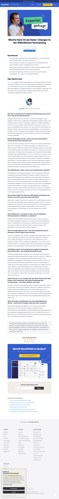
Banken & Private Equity (23, 436)
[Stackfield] (5, 4)
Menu (55, 4)
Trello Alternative (36, 449)
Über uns (5, 468)
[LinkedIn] (32, 489)
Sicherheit (5, 434)
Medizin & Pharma (22, 453)
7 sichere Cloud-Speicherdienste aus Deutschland (20, 400)
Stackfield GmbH (34, 491)
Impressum (13, 495)
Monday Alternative (37, 434)
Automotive (20, 449)
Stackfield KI (5, 449)
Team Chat (35, 453)
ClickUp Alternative (37, 436)
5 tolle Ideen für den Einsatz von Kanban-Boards (20, 404)
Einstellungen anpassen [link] (7, 484)
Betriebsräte (20, 445)
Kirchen (19, 442)
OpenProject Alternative (38, 438)
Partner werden (6, 440)
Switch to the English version (28, 1)
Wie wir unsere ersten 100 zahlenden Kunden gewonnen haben (23, 411)
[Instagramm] (29, 489)
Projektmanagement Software (39, 451)
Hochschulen (21, 451)
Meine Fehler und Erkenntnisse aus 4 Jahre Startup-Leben (22, 402)
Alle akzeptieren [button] (13, 488)
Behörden (20, 434)
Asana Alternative (36, 432)
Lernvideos (5, 466)
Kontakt (32, 493)
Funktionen (5, 432)
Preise (4, 436)
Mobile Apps (5, 445)
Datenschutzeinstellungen (39, 493)
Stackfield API (6, 447)
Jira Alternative (36, 442)
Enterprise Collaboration (38, 455)
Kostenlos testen (47, 4)
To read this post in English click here (29, 46)
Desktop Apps (6, 442)
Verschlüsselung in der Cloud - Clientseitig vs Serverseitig (22, 409)
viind (25, 86)
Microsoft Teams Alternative (39, 447)
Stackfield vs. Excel (37, 460)
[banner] (14, 483)
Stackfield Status (6, 451)
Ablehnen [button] (14, 492)
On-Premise (5, 438)
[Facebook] (27, 489)
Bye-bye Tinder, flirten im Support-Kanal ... (19, 407)
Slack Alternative (36, 445)
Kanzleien (20, 432)
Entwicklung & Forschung (23, 438)
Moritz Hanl (11, 82)
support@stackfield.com (33, 422)
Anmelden (39, 4)
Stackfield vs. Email (37, 457)
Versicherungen (21, 447)
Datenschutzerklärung (7, 495)
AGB (29, 493)
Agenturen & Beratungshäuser (24, 440)
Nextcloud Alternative (37, 440)
